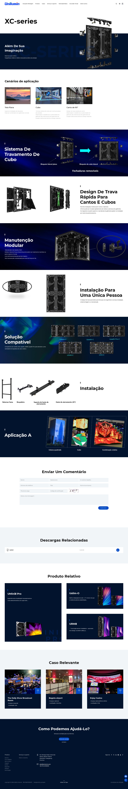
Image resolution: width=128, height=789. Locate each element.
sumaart (43, 782)
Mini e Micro (8, 761)
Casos (43, 3)
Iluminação (8, 770)
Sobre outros (83, 3)
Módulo (7, 768)
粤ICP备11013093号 (27, 782)
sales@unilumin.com (45, 764)
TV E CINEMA (8, 759)
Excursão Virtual (74, 3)
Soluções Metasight (28, 3)
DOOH (6, 765)
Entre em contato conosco (64, 739)
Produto (37, 3)
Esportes (7, 766)
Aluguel (7, 763)
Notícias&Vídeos (63, 3)
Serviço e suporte (52, 3)
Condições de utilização (117, 782)
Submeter (103, 508)
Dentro (7, 757)
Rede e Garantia (23, 757)
